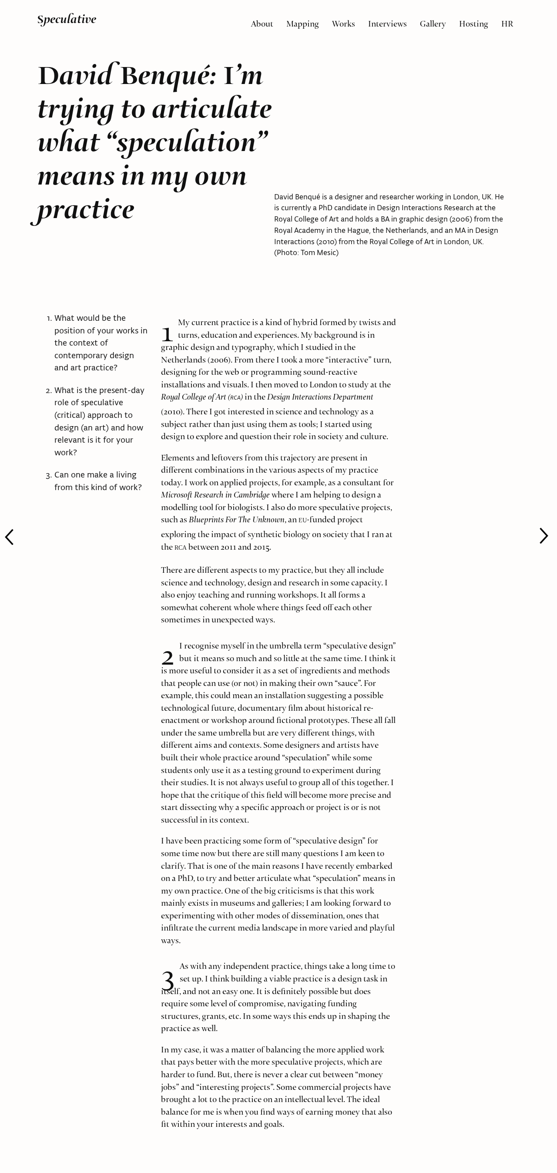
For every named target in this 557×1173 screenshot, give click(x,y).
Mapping (302, 21)
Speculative (66, 19)
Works (343, 21)
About (262, 21)
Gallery (433, 21)
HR (507, 21)
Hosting (473, 21)
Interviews (387, 21)
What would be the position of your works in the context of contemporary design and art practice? (101, 343)
